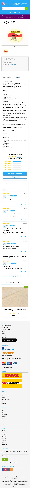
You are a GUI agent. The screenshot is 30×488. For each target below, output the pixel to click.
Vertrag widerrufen (9, 340)
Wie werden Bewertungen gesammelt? (12, 276)
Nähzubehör (4, 416)
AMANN (3, 434)
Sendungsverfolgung (6, 329)
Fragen (19, 77)
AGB (2, 401)
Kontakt (3, 397)
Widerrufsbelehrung (6, 399)
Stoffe (3, 412)
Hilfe (3, 395)
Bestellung (4, 331)
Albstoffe (4, 430)
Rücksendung (4, 337)
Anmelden (5, 459)
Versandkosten (13, 64)
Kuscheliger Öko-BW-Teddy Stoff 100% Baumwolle (15, 310)
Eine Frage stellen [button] (15, 177)
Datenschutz (4, 403)
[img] (6, 193)
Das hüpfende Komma (17, 477)
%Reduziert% (4, 422)
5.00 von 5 (19, 157)
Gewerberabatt (5, 327)
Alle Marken (4, 444)
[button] (8, 161)
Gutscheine (4, 420)
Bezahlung (4, 333)
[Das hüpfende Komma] (15, 4)
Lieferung (4, 335)
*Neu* (3, 410)
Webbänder (4, 414)
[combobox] (15, 8)
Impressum (4, 393)
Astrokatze (4, 440)
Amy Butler (4, 436)
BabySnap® (4, 442)
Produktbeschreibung (8, 77)
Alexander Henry (5, 432)
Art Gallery (4, 438)
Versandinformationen (6, 325)
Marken (3, 418)
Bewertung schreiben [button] (15, 173)
